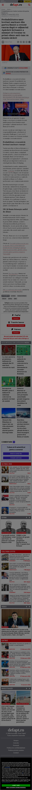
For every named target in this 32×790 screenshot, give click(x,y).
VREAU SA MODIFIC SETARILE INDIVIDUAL (16, 787)
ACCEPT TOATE (16, 785)
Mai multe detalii (7, 767)
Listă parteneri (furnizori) (6, 782)
